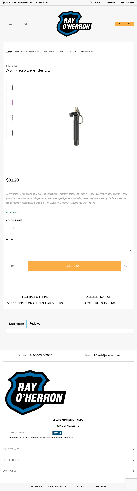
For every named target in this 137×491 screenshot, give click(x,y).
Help (98, 2)
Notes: (10, 239)
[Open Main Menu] (10, 23)
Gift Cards (127, 2)
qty (12, 265)
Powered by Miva (97, 486)
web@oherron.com (109, 355)
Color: (14, 220)
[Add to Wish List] (126, 266)
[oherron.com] (74, 23)
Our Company (11, 449)
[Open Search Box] (26, 23)
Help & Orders (11, 460)
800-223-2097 (42, 355)
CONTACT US (9, 470)
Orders (110, 2)
